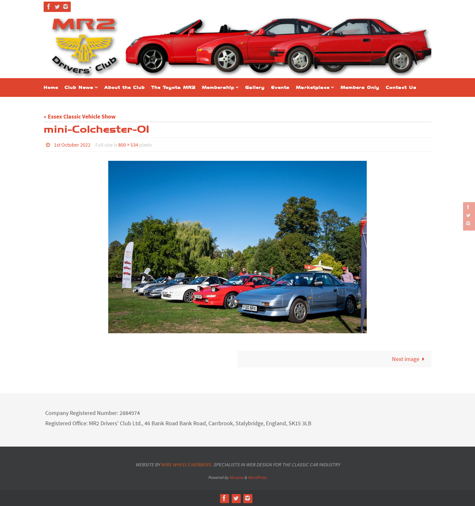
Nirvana (236, 477)
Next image (405, 359)
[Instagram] (65, 7)
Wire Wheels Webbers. (186, 464)
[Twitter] (57, 7)
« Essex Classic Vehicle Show (80, 116)
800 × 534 (128, 144)
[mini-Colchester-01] (237, 247)
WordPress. (257, 477)
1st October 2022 (72, 144)
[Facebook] (49, 7)
